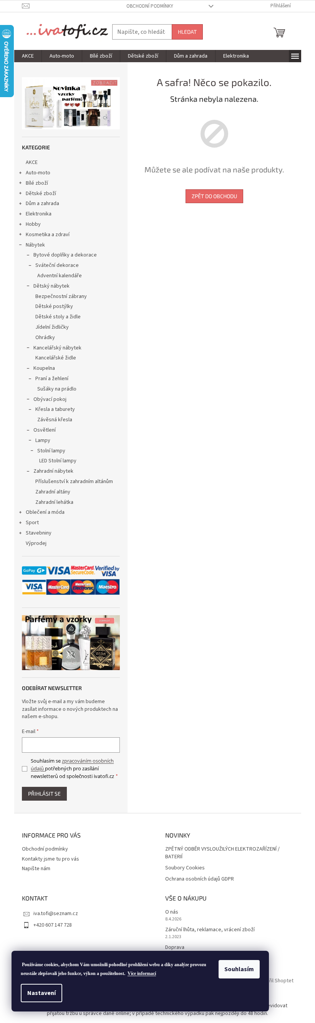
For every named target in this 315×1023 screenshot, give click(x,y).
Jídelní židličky (52, 327)
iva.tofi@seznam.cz (55, 913)
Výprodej (36, 543)
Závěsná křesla (54, 420)
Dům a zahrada (42, 203)
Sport (32, 522)
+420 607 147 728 (52, 925)
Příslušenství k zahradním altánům (74, 481)
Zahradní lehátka (54, 502)
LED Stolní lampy (57, 461)
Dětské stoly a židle (58, 317)
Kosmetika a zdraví (48, 234)
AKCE (32, 162)
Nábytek (35, 245)
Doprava (174, 947)
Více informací (142, 973)
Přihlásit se (44, 793)
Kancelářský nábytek (57, 348)
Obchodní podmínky (149, 6)
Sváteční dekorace (57, 265)
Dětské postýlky (54, 306)
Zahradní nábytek (53, 471)
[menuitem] (27, 56)
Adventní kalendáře (59, 276)
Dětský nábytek (51, 286)
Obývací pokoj (49, 399)
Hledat (187, 31)
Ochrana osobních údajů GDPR (199, 879)
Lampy (42, 440)
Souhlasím (239, 969)
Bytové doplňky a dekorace (65, 255)
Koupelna (44, 368)
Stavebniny (38, 533)
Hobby (33, 224)
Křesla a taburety (55, 409)
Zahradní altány (52, 492)
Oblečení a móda (45, 512)
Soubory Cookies (185, 868)
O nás (171, 912)
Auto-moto (38, 173)
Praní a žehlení (51, 378)
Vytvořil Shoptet (274, 981)
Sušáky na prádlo (56, 389)
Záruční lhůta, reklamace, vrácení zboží (210, 930)
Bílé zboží (37, 183)
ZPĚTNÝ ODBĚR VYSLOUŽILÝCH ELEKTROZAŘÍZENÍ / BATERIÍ (222, 853)
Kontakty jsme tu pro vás (50, 859)
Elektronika (38, 214)
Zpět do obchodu (214, 196)
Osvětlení (44, 430)
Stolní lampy (51, 451)
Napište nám (36, 868)
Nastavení (41, 993)
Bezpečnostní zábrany (61, 296)
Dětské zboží (41, 193)
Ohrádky (45, 337)
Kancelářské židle (55, 358)
